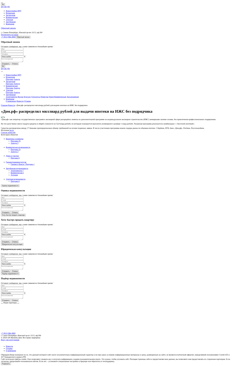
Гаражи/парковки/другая (16, 162)
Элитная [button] (9, 90)
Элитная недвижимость (15, 179)
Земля (51, 97)
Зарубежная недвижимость (17, 168)
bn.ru (11, 130)
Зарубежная (11, 22)
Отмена (15, 64)
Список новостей (8, 132)
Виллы (20, 97)
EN (2, 7)
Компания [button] (10, 99)
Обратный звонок (8, 28)
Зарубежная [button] (11, 95)
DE (5, 7)
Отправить (6, 64)
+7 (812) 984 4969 (8, 333)
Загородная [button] (10, 81)
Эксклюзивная (73, 97)
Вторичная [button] (10, 77)
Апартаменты (11, 97)
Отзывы (27, 101)
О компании (11, 101)
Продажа (9, 79)
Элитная (9, 20)
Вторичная (10, 13)
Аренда (17, 79)
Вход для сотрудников (10, 340)
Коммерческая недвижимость (18, 147)
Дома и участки (12, 156)
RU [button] (3, 4)
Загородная (10, 15)
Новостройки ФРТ (13, 11)
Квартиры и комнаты (14, 139)
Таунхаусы (35, 97)
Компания (10, 24)
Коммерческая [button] (12, 86)
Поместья (44, 97)
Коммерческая (12, 17)
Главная (4, 105)
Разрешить (6, 364)
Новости (20, 101)
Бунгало (27, 97)
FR (8, 7)
